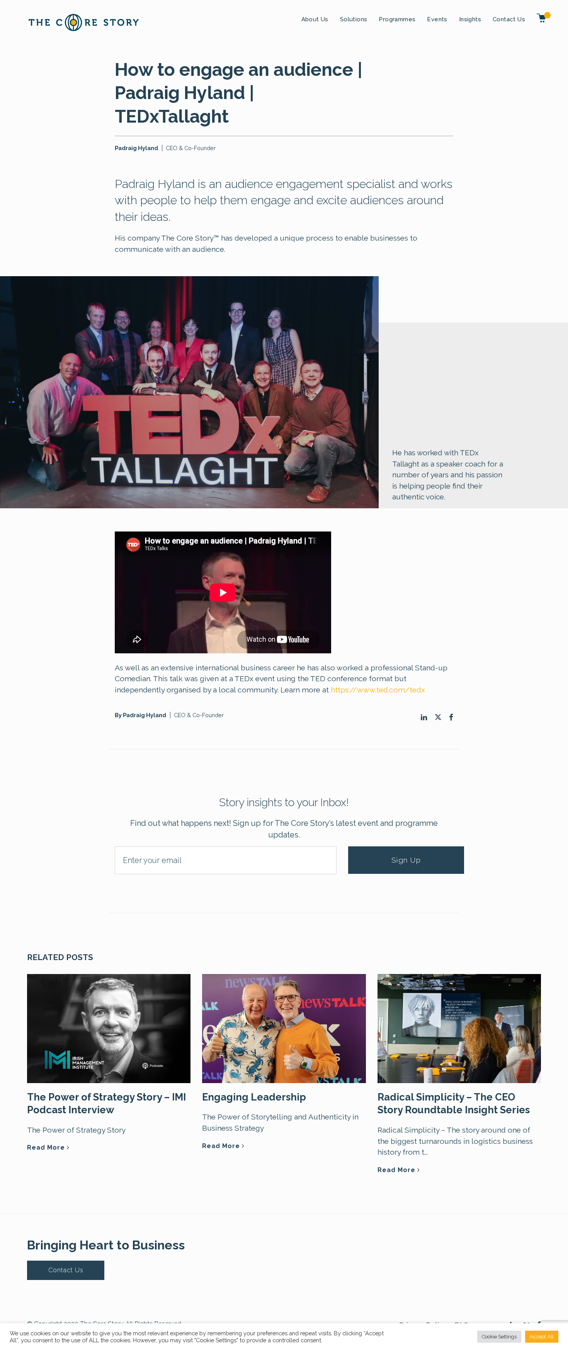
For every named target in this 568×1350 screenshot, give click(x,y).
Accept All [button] (542, 1337)
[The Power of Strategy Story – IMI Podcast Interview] (108, 1028)
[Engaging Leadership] (284, 1028)
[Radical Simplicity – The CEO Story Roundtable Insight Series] (459, 1028)
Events (437, 19)
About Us (314, 19)
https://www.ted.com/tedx (378, 689)
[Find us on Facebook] (451, 717)
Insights (470, 19)
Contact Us (509, 19)
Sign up (406, 860)
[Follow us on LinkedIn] (424, 717)
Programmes (397, 19)
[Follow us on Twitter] (438, 717)
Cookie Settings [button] (499, 1337)
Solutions (353, 19)
